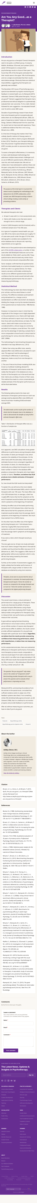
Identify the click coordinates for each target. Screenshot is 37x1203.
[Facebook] (2, 1081)
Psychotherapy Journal (7, 1169)
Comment (7, 1035)
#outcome (4, 721)
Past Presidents (5, 1166)
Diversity (22, 1097)
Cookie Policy (24, 1176)
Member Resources (6, 1137)
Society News (23, 1113)
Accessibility (10, 1180)
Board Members (5, 1158)
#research (28, 724)
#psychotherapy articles (16, 721)
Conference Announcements (27, 1116)
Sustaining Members (6, 1142)
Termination (23, 1106)
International (23, 1139)
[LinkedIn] (8, 1081)
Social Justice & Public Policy (27, 1151)
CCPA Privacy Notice (9, 1178)
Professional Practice (25, 1145)
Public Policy (4, 1116)
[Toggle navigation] (34, 2)
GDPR (32, 1176)
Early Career (23, 1134)
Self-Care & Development (26, 1103)
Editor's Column (24, 1124)
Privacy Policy (5, 1176)
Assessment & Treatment (26, 1089)
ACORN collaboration (15, 250)
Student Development (7, 1097)
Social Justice (4, 1118)
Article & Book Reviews (7, 1089)
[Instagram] (5, 1081)
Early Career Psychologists (8, 1092)
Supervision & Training (7, 1100)
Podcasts (3, 1095)
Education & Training (25, 1137)
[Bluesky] (14, 1081)
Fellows (3, 1134)
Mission (3, 1161)
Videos (3, 1106)
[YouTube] (11, 1081)
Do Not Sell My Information (24, 1178)
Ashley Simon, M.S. (11, 750)
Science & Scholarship (25, 1148)
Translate (29, 1189)
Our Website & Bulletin (7, 1163)
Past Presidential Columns (26, 1118)
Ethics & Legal (23, 1095)
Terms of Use (14, 1176)
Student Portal (5, 1139)
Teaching (3, 1103)
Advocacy (3, 1113)
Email (6, 1027)
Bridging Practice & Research (27, 1092)
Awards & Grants (5, 1131)
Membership (23, 1142)
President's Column (25, 1121)
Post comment (10, 1050)
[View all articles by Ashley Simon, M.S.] (18, 743)
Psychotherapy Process (8, 13)
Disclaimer (18, 1180)
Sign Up (31, 1075)
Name (6, 1020)
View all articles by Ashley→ (12, 773)
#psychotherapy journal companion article (12, 724)
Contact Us (27, 1180)
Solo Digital (21, 1192)
